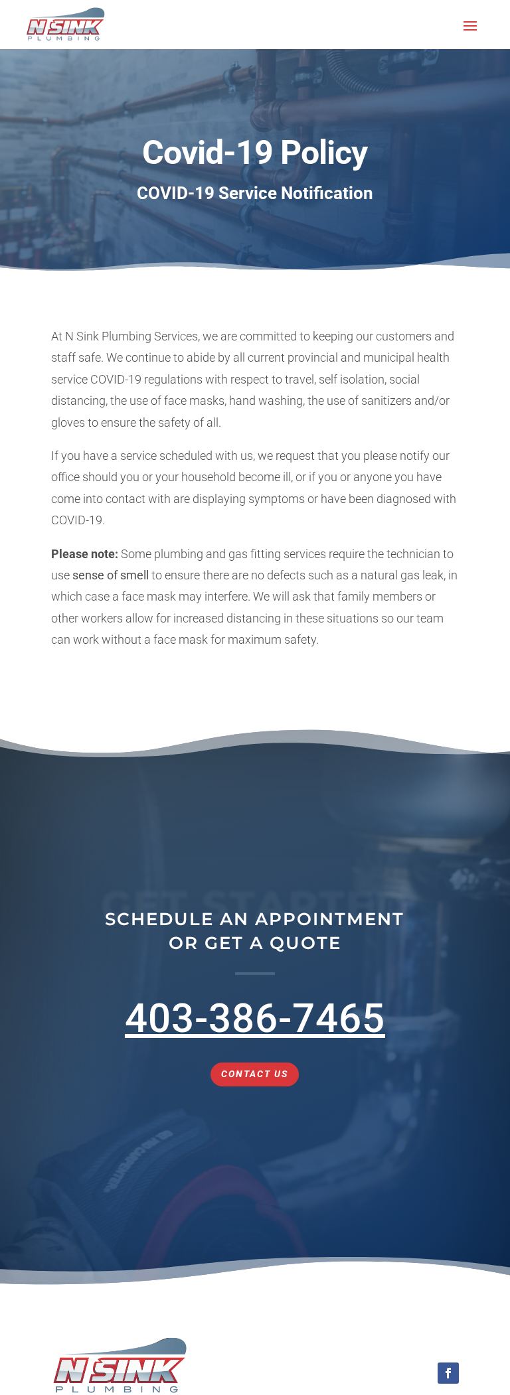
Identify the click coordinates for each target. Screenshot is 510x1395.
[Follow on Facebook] (448, 1373)
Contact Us (254, 1073)
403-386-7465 (255, 1018)
